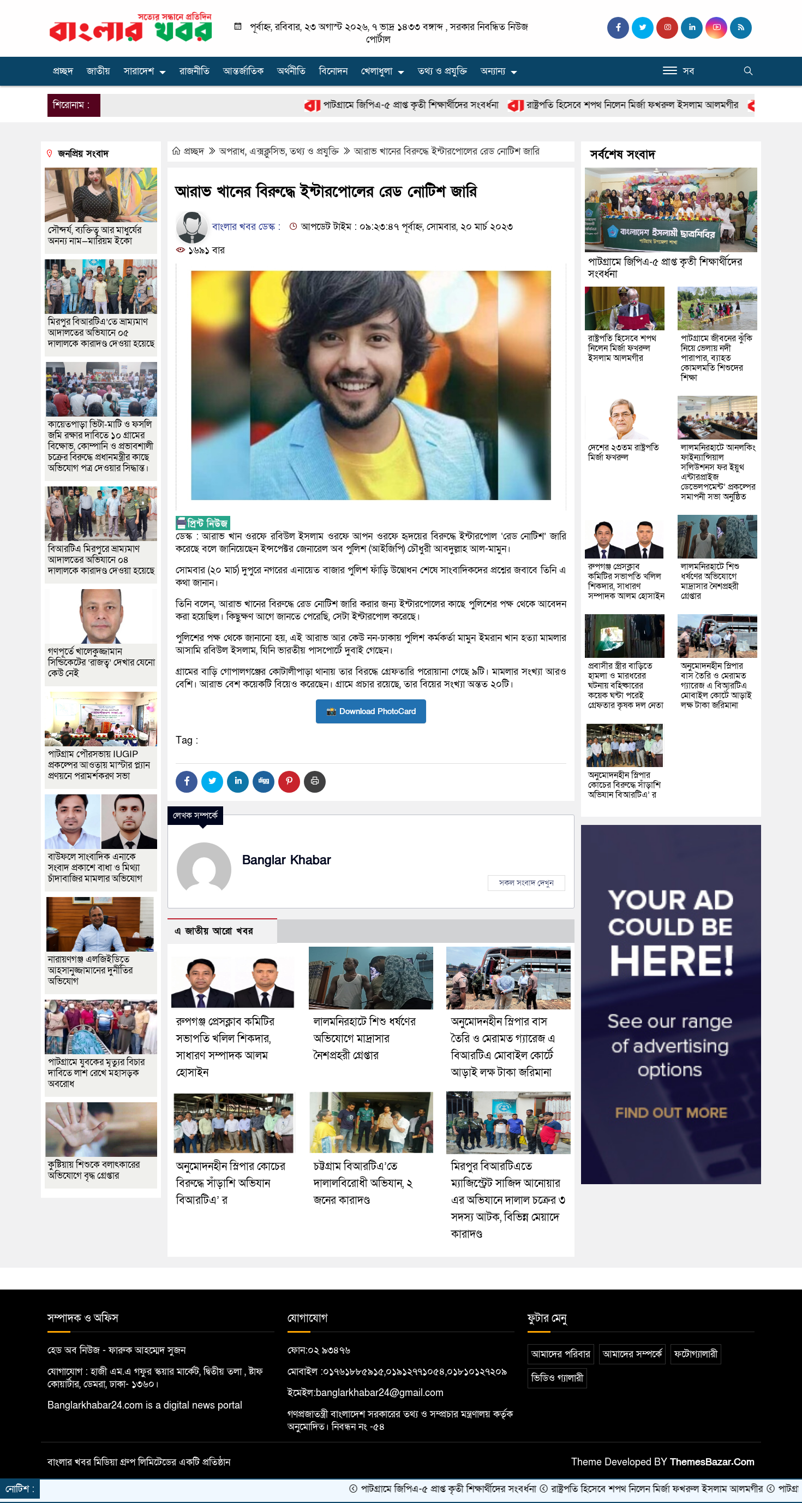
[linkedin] (692, 28)
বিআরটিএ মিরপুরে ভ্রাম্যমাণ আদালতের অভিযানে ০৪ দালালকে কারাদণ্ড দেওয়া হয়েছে (101, 560)
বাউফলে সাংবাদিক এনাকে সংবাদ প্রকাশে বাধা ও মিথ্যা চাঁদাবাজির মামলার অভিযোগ (95, 868)
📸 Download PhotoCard (371, 711)
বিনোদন (333, 71)
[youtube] (716, 28)
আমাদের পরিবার (560, 1354)
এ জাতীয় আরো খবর (214, 931)
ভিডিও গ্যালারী (557, 1378)
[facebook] (618, 28)
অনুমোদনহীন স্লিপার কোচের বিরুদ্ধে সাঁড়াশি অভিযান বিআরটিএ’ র (230, 1184)
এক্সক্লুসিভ (267, 151)
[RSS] (741, 28)
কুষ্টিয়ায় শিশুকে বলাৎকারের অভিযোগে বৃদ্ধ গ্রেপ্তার (94, 1170)
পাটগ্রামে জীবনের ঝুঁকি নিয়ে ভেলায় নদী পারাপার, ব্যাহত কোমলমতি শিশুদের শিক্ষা (716, 358)
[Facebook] (186, 782)
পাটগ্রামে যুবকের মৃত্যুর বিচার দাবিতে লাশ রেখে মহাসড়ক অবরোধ (96, 1073)
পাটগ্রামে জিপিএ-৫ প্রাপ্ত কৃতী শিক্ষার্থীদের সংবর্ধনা (340, 105)
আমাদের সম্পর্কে (632, 1354)
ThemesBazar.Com (712, 1462)
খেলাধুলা (376, 71)
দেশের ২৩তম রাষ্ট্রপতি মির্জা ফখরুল (623, 453)
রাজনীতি (194, 71)
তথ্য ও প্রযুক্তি (442, 71)
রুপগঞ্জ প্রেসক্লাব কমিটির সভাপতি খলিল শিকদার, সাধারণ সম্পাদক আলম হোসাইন (626, 581)
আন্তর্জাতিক (243, 71)
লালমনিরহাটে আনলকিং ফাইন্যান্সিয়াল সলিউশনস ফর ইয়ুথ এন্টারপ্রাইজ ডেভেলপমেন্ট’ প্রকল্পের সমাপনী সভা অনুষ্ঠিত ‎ (718, 472)
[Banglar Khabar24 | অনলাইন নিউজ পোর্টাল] (130, 26)
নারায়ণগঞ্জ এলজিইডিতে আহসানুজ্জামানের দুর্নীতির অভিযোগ (90, 970)
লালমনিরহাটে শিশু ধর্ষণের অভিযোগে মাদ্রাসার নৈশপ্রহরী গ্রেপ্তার (365, 1039)
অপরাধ (232, 151)
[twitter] (643, 28)
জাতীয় (98, 71)
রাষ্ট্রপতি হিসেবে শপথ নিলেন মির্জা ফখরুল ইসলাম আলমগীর (562, 105)
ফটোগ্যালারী (695, 1354)
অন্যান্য (493, 71)
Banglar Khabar (286, 860)
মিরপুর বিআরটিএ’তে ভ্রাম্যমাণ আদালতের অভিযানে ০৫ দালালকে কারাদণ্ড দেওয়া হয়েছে (101, 333)
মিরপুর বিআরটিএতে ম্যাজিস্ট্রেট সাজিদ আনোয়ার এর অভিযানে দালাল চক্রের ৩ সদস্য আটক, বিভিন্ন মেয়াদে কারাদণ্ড (508, 1200)
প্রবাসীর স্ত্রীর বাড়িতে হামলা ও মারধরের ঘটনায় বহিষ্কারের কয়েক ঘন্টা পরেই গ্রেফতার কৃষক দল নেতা (625, 685)
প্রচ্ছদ (63, 71)
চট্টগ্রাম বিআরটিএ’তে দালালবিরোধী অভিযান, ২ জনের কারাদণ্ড (363, 1184)
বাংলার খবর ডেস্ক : (245, 227)
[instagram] (667, 28)
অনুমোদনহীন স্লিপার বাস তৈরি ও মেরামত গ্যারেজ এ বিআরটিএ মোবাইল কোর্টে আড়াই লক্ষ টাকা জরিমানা (716, 685)
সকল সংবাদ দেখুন (526, 882)
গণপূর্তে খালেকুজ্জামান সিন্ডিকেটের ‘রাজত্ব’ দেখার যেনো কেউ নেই (101, 662)
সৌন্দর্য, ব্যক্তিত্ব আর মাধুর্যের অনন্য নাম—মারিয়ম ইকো (94, 235)
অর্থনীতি (291, 71)
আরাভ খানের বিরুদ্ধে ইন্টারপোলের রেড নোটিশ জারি (447, 151)
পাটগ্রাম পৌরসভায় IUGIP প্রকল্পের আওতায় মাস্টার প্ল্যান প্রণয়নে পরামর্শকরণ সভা (99, 765)
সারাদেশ (139, 71)
